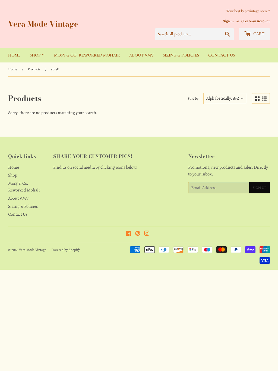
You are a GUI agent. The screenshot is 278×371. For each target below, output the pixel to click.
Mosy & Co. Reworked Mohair (87, 55)
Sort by (193, 98)
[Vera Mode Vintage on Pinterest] (138, 234)
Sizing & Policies (181, 55)
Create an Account (255, 21)
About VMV (141, 55)
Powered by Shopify (65, 249)
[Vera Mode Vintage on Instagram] (147, 234)
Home (14, 55)
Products (34, 69)
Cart (258, 33)
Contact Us (221, 55)
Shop (36, 55)
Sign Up (259, 188)
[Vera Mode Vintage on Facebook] (128, 234)
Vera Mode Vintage (43, 24)
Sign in (228, 21)
